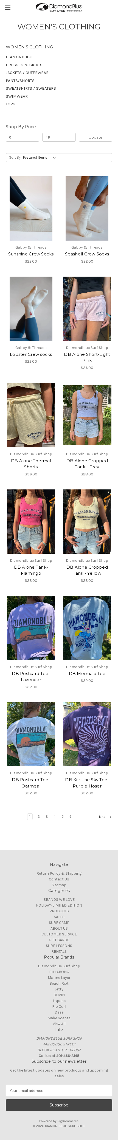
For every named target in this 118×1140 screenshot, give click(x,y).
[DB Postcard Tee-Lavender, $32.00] (31, 628)
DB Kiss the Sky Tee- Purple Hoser (87, 783)
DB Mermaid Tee (87, 673)
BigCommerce (68, 1121)
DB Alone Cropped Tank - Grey (87, 464)
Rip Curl (59, 1006)
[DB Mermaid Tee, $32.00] (87, 628)
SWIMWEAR (17, 96)
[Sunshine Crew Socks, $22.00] (31, 208)
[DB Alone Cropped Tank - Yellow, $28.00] (87, 521)
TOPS (10, 103)
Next (103, 817)
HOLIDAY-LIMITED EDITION (59, 905)
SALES (59, 917)
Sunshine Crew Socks (31, 254)
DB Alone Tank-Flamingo (31, 570)
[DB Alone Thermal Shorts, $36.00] (31, 415)
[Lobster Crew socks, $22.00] (31, 309)
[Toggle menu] (7, 7)
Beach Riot (59, 983)
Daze (59, 1012)
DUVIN (59, 995)
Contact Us (59, 879)
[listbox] (40, 157)
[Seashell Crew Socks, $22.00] (87, 208)
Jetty (59, 989)
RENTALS (59, 951)
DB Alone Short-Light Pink (87, 357)
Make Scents (59, 1018)
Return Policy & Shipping (59, 873)
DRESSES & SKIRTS (24, 64)
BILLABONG (59, 972)
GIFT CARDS (59, 940)
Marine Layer (59, 977)
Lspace (59, 1000)
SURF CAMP (59, 922)
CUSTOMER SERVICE (59, 934)
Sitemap (59, 885)
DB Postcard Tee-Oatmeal (31, 783)
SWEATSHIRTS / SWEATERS (31, 88)
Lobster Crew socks (31, 354)
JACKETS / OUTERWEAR (27, 72)
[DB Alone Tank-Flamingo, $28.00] (31, 521)
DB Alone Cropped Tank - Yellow (87, 570)
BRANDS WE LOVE (59, 899)
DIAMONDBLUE (20, 56)
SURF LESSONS (59, 945)
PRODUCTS (59, 911)
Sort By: (15, 157)
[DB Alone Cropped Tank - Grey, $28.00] (87, 415)
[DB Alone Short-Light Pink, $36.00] (87, 309)
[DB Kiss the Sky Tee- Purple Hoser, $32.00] (87, 734)
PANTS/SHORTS (20, 80)
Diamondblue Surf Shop (59, 966)
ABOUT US (59, 928)
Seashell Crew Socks (87, 254)
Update (95, 137)
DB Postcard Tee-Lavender (31, 676)
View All (59, 1023)
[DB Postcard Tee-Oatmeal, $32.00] (31, 734)
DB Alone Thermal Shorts (31, 464)
